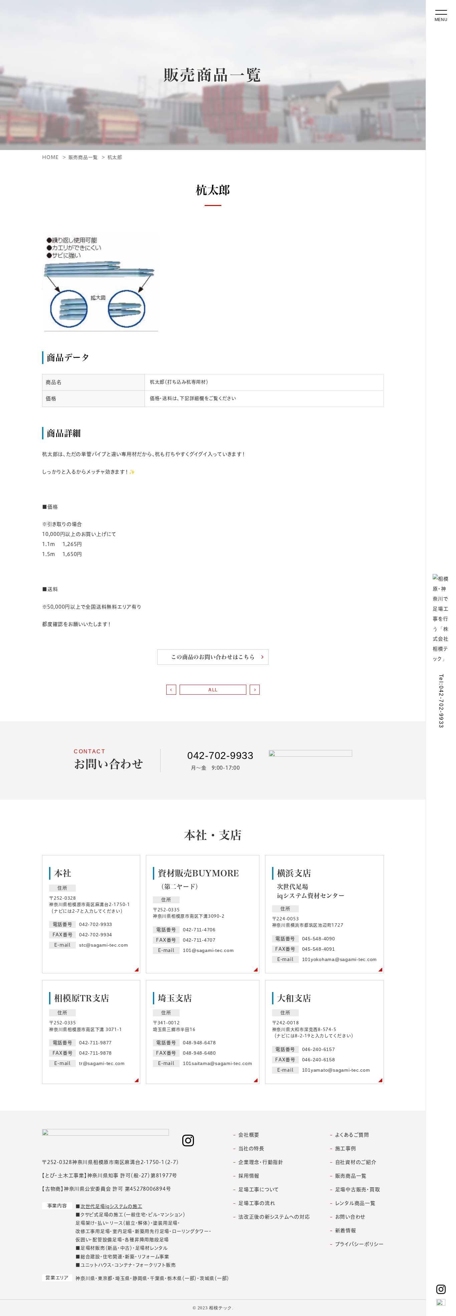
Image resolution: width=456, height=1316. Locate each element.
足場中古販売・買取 (357, 1189)
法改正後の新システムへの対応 (274, 1217)
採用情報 (248, 1176)
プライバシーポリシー (359, 1244)
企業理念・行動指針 (260, 1162)
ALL (213, 689)
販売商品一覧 (351, 1176)
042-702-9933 (220, 755)
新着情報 (345, 1230)
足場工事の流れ (256, 1203)
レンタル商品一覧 (355, 1203)
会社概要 (248, 1135)
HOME (50, 157)
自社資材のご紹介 (356, 1162)
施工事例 (345, 1148)
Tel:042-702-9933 (441, 701)
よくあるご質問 (352, 1135)
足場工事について (258, 1189)
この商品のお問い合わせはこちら (213, 657)
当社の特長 (251, 1148)
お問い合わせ (350, 1217)
